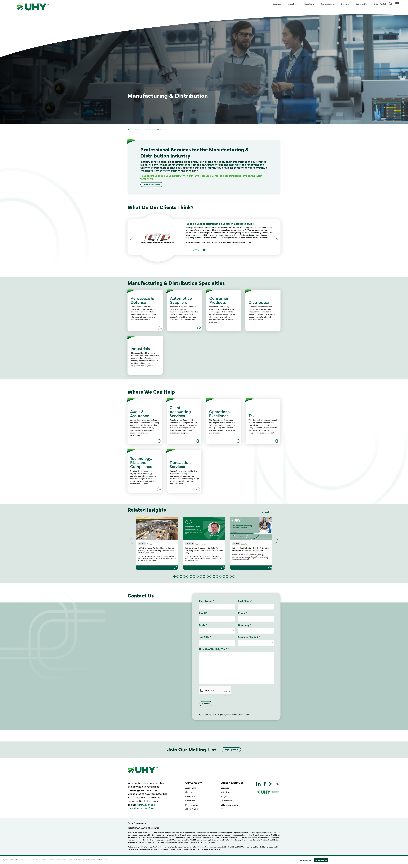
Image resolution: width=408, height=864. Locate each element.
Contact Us (361, 3)
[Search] (390, 3)
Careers (345, 3)
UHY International (229, 804)
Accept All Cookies (321, 860)
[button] (276, 239)
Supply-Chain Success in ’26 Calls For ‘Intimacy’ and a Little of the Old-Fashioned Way (204, 550)
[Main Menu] (397, 3)
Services (277, 3)
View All (265, 512)
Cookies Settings (305, 860)
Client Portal (379, 3)
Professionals (327, 3)
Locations (309, 3)
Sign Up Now (231, 749)
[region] (204, 860)
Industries (293, 3)
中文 (223, 809)
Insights (224, 796)
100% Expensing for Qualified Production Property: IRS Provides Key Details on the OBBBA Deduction (156, 550)
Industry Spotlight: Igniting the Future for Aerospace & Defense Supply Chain (250, 549)
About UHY (190, 787)
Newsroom (190, 796)
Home (130, 129)
